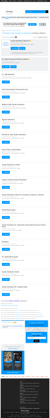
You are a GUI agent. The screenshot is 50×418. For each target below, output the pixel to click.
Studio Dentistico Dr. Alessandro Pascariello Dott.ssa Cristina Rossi (24, 226)
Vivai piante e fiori (36, 383)
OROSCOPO (28, 376)
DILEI (37, 412)
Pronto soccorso (29, 397)
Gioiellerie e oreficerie (28, 386)
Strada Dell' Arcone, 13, (7, 93)
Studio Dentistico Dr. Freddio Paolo (14, 287)
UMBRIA (32, 44)
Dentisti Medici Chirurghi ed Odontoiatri (17, 42)
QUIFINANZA (45, 412)
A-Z (11, 37)
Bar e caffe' (28, 402)
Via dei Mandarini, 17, (7, 153)
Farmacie (21, 397)
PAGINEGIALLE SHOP (18, 412)
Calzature (34, 386)
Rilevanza (8, 37)
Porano (17, 310)
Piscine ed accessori (29, 388)
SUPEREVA (27, 413)
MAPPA (35, 17)
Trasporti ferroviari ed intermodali (32, 394)
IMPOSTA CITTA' (30, 408)
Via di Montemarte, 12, (16, 44)
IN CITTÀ (33, 376)
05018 (22, 44)
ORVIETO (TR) (27, 44)
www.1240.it (22, 26)
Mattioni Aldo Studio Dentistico (13, 104)
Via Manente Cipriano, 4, (7, 108)
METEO (32, 17)
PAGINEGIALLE (12, 412)
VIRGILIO (7, 412)
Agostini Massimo (8, 119)
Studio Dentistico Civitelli (11, 165)
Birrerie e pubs (32, 402)
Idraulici (31, 383)
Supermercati (22, 400)
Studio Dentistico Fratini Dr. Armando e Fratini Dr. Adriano (23, 195)
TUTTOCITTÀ (34, 412)
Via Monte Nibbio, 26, (6, 245)
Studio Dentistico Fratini (10, 272)
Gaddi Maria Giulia (8, 210)
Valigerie (37, 386)
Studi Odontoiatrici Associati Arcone (15, 89)
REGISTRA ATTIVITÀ (44, 17)
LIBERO (4, 412)
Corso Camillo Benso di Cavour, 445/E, (10, 78)
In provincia (40, 37)
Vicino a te (45, 37)
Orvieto (9, 11)
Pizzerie (24, 402)
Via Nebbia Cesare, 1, (6, 138)
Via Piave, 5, (4, 168)
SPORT (11, 376)
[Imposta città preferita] (3, 12)
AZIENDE (7, 17)
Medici (3, 30)
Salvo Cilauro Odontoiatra (11, 149)
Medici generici (34, 397)
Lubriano (36, 310)
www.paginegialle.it (15, 323)
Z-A (14, 37)
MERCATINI (8, 361)
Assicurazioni (35, 391)
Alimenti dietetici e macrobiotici (30, 400)
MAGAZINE (27, 17)
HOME (3, 17)
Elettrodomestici (27, 383)
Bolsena (41, 316)
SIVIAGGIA (40, 412)
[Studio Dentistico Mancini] (6, 44)
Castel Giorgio (39, 314)
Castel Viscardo (19, 312)
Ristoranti (21, 402)
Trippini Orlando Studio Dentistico (14, 180)
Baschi (39, 312)
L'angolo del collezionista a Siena (17, 365)
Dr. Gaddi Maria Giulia (10, 257)
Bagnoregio (18, 314)
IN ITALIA (37, 376)
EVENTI (14, 17)
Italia (36, 318)
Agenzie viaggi (24, 394)
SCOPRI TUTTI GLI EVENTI (13, 372)
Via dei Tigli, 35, (5, 230)
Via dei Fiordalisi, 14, (6, 198)
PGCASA (24, 412)
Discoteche (37, 402)
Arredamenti (22, 383)
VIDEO (19, 376)
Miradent (5, 242)
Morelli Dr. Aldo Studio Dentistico (14, 134)
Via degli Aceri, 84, (6, 183)
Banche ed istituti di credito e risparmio (26, 391)
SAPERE (23, 376)
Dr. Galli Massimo (8, 74)
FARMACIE (23, 17)
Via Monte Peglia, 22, (6, 123)
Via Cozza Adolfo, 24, (6, 213)
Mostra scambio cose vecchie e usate (8, 365)
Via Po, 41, (4, 62)
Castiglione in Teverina (20, 316)
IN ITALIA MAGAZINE (23, 408)
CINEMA (18, 17)
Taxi (20, 394)
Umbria (17, 318)
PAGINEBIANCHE (28, 412)
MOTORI (15, 376)
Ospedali (24, 397)
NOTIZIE (11, 17)
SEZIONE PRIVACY (36, 408)
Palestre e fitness (23, 388)
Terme (34, 388)
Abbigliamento (22, 386)
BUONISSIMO (23, 413)
